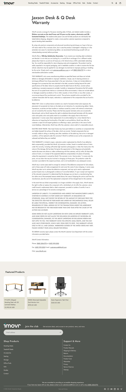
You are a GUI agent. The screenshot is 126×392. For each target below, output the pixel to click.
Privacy (66, 364)
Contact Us (67, 345)
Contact (6, 373)
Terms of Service (69, 367)
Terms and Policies (63, 389)
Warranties (67, 361)
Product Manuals (69, 348)
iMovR (9, 389)
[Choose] (22, 294)
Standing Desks (8, 346)
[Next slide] (120, 293)
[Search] (112, 3)
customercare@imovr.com (61, 70)
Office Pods (7, 363)
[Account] (116, 3)
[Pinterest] (118, 389)
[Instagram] (108, 389)
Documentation (68, 356)
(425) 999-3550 (54, 243)
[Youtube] (111, 389)
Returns (66, 353)
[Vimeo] (121, 389)
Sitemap (66, 370)
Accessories (7, 353)
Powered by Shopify (16, 389)
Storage (6, 360)
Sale (5, 367)
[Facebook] (105, 389)
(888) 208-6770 (78, 70)
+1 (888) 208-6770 (92, 385)
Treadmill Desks (8, 349)
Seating (6, 356)
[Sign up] (60, 332)
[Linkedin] (115, 389)
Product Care (68, 359)
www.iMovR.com (41, 251)
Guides (6, 370)
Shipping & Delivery (70, 351)
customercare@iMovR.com (58, 247)
